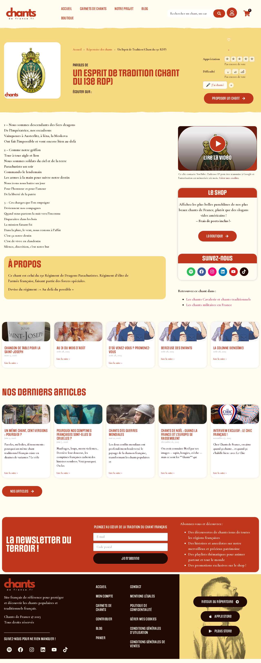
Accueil (66, 9)
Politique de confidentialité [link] (146, 655)
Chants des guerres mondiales (123, 432)
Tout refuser (232, 643)
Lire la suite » (11, 363)
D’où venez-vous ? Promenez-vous (129, 350)
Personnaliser (106, 655)
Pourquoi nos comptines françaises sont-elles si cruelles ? (74, 434)
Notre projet (124, 9)
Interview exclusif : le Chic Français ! (232, 432)
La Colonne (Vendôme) (228, 348)
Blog (145, 9)
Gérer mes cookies (229, 178)
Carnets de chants (93, 9)
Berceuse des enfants (176, 348)
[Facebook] (201, 271)
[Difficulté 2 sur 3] (235, 71)
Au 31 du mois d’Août (71, 348)
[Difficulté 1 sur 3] (228, 71)
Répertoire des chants (99, 49)
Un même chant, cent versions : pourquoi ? (26, 432)
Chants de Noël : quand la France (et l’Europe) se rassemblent (179, 434)
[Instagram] (212, 271)
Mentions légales (142, 596)
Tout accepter (203, 643)
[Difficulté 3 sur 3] (242, 71)
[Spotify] (191, 271)
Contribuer (104, 619)
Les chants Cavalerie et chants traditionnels (218, 299)
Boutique (67, 18)
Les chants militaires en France (209, 305)
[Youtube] (233, 271)
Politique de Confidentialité (141, 607)
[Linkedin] (223, 271)
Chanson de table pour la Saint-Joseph (22, 350)
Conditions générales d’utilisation (145, 630)
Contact (135, 587)
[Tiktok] (244, 271)
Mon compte (104, 596)
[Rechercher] (219, 13)
